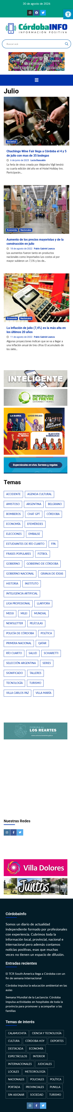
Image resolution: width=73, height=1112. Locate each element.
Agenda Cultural (39, 494)
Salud (33, 653)
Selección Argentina (21, 663)
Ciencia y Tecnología (46, 1033)
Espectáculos (17, 1056)
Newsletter (14, 623)
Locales (13, 1072)
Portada (14, 1087)
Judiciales (45, 1064)
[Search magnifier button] (66, 44)
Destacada (15, 1048)
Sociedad (11, 141)
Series (46, 663)
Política (46, 633)
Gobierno (13, 564)
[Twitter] (43, 13)
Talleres (35, 673)
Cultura (13, 1041)
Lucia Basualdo (38, 160)
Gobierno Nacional (20, 574)
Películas (36, 623)
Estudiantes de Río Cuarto (25, 544)
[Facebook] (36, 13)
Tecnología (14, 683)
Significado (14, 673)
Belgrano (55, 504)
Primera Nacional (18, 643)
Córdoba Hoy (35, 1041)
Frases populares (18, 554)
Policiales (37, 1079)
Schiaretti (51, 653)
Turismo (35, 683)
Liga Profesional (18, 603)
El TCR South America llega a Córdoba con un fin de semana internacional (35, 976)
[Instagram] (30, 13)
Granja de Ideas (52, 574)
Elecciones (14, 534)
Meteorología (35, 1072)
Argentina (33, 504)
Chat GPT (34, 514)
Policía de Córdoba (20, 633)
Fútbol (43, 554)
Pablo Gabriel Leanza (44, 248)
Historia (12, 583)
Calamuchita (17, 1033)
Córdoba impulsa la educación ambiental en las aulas (36, 988)
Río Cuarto (14, 653)
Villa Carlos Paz (17, 693)
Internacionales (20, 1064)
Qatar (42, 643)
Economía (12, 230)
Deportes (57, 1041)
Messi (10, 613)
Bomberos (13, 514)
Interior (39, 1056)
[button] (36, 80)
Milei (24, 613)
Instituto (31, 583)
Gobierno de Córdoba (42, 564)
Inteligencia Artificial (22, 593)
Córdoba (53, 514)
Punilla (55, 1087)
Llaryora (43, 603)
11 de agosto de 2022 (21, 337)
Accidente (13, 494)
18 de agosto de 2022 (21, 248)
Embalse (34, 534)
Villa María (43, 693)
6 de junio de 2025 (20, 160)
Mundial (40, 613)
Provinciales (35, 1087)
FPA (53, 544)
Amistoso (13, 504)
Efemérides (35, 524)
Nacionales (25, 230)
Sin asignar (16, 1095)
